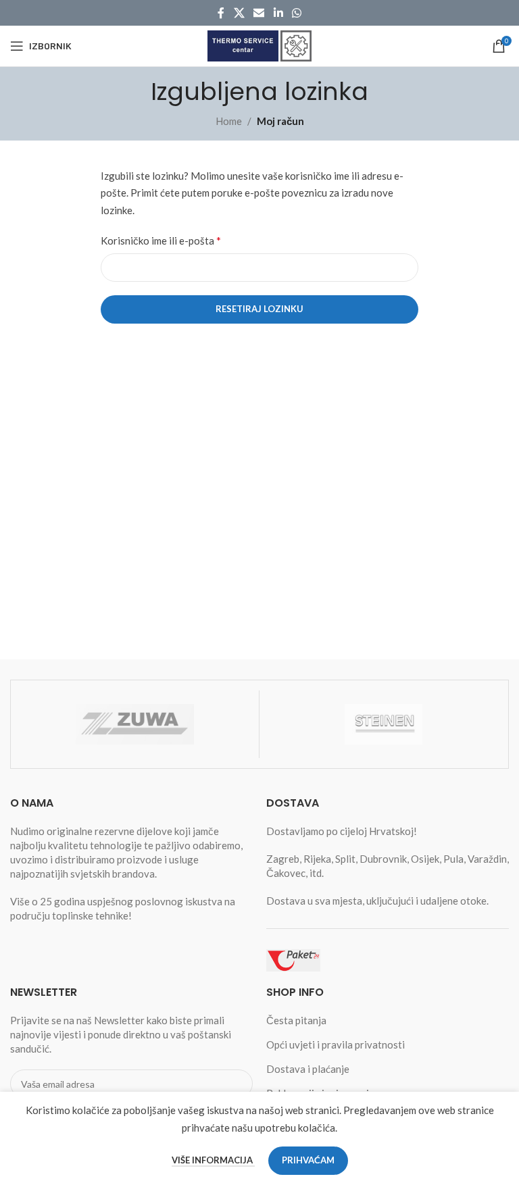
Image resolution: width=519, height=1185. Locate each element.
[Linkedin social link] (278, 13)
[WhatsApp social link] (296, 13)
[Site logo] (259, 45)
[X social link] (239, 13)
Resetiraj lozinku (259, 308)
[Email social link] (259, 13)
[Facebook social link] (221, 13)
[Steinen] (384, 724)
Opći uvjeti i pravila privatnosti (335, 1044)
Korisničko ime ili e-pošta (161, 240)
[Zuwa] (135, 724)
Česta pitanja (296, 1020)
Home (229, 121)
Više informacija (213, 1160)
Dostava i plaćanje (307, 1069)
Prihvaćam (308, 1160)
